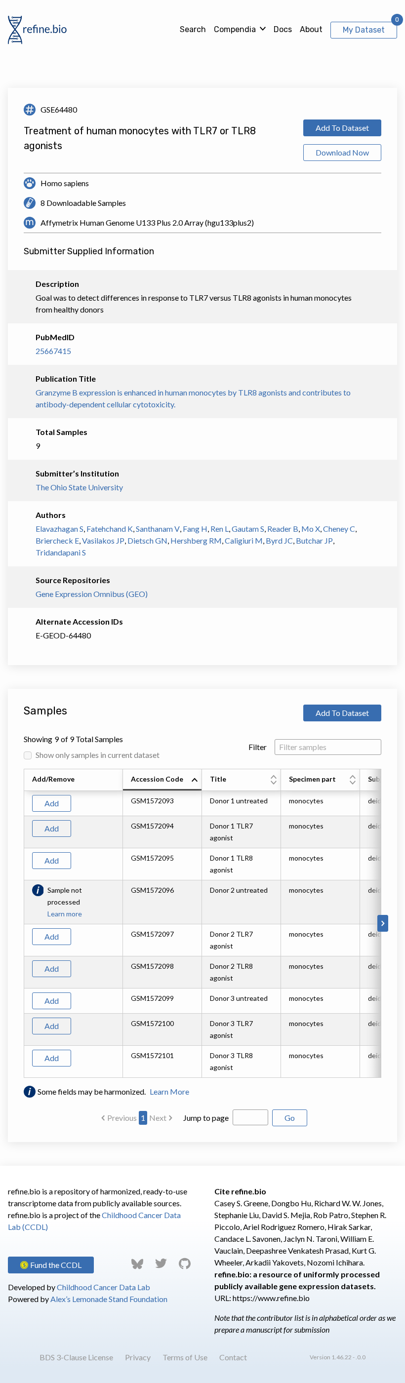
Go (289, 1117)
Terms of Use (184, 1357)
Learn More (169, 1091)
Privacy (138, 1357)
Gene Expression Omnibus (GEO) (92, 593)
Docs (283, 29)
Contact (233, 1357)
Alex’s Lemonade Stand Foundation (108, 1299)
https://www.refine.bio (271, 1298)
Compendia (235, 29)
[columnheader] (162, 780)
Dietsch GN (147, 540)
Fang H (195, 528)
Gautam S (248, 528)
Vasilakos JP (103, 540)
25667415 (53, 351)
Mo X (310, 528)
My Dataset (364, 30)
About (311, 29)
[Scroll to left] (22, 923)
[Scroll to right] (382, 923)
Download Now (342, 152)
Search (193, 29)
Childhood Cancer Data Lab (103, 1287)
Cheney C (339, 528)
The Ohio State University (79, 487)
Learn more (64, 913)
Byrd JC (279, 540)
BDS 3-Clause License (76, 1357)
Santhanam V (158, 528)
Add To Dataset (342, 127)
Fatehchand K (109, 528)
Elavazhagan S (59, 528)
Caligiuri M (244, 540)
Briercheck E (57, 540)
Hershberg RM (196, 540)
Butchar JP (314, 540)
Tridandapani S (61, 552)
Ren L (219, 528)
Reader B (282, 528)
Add (51, 803)
